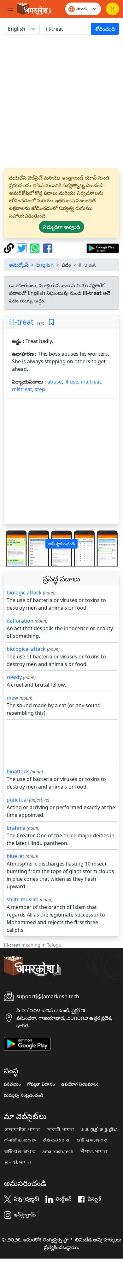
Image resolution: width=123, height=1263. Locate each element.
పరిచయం (12, 1084)
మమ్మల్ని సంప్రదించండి (23, 1095)
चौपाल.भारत (94, 1151)
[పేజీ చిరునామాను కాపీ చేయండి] (9, 247)
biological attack (26, 648)
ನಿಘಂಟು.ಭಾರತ (56, 1140)
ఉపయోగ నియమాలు (79, 1084)
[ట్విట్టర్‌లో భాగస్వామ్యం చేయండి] (22, 247)
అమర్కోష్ (18, 264)
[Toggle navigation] (10, 9)
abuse (54, 381)
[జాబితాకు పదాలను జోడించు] (51, 322)
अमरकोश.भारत (22, 1129)
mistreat (22, 389)
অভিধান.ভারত (20, 1151)
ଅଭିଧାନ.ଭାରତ (92, 1140)
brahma (16, 827)
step (40, 389)
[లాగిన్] (112, 9)
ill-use (71, 381)
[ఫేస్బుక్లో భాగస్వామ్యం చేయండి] (48, 247)
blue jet (15, 856)
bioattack (18, 771)
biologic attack (24, 592)
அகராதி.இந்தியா (99, 1129)
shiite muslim (22, 899)
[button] (12, 548)
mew (12, 697)
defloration (20, 620)
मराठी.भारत (60, 1129)
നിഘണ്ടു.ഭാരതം (20, 1140)
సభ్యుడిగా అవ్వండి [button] (61, 226)
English (45, 264)
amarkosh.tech (57, 1151)
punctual (17, 799)
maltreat (91, 381)
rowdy (14, 677)
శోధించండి (105, 28)
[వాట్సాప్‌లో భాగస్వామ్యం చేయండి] (35, 247)
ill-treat (21, 322)
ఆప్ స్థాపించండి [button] (61, 544)
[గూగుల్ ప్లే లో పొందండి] (102, 247)
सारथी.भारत (18, 1162)
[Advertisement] (61, 101)
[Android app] (27, 1043)
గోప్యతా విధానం (41, 1084)
